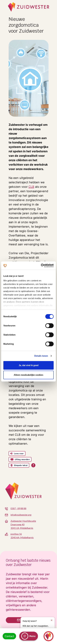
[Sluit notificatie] (51, 620)
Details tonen (41, 356)
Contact (9, 636)
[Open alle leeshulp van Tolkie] (33, 465)
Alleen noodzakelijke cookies (28, 375)
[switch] (49, 325)
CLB (31, 187)
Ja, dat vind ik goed (28, 365)
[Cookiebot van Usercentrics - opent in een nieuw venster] (41, 265)
